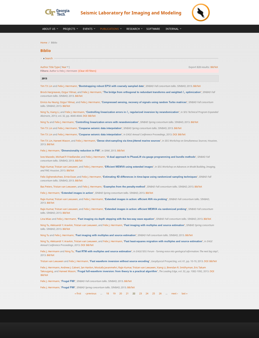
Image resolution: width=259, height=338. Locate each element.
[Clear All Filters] (87, 70)
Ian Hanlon (87, 267)
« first (78, 293)
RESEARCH (133, 29)
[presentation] (184, 92)
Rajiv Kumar (46, 166)
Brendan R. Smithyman (180, 267)
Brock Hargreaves (50, 92)
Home (43, 42)
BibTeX (214, 67)
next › (174, 293)
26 (160, 293)
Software (153, 29)
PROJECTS (69, 29)
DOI (85, 115)
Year (64, 67)
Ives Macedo (47, 156)
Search (49, 58)
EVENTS (88, 29)
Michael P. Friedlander (68, 156)
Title (51, 67)
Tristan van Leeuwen (66, 166)
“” (111, 86)
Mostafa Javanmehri (105, 267)
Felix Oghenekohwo (51, 176)
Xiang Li (54, 112)
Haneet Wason (61, 140)
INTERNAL (172, 29)
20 (120, 293)
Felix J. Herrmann (67, 86)
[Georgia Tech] (57, 12)
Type (57, 67)
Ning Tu (44, 112)
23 (140, 293)
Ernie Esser (70, 176)
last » (185, 293)
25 (153, 293)
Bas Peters (46, 186)
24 (147, 293)
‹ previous (90, 293)
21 (127, 293)
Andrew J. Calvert (70, 267)
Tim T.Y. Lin (46, 86)
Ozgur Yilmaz (68, 92)
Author (44, 67)
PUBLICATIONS (109, 29)
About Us (48, 29)
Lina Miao (45, 219)
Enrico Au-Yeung (49, 102)
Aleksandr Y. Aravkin (61, 225)
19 (114, 293)
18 (107, 293)
